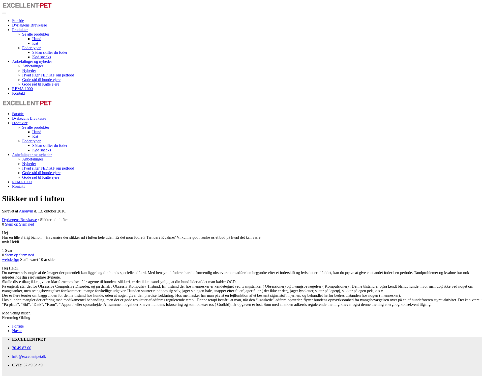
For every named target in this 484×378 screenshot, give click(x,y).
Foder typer (31, 48)
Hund (36, 39)
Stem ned (26, 224)
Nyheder (29, 70)
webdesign (10, 259)
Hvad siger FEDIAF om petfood (48, 75)
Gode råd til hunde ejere (41, 79)
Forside (18, 20)
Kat (35, 43)
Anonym (26, 211)
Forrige (18, 326)
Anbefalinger (32, 66)
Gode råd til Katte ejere (40, 84)
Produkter (20, 30)
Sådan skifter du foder (49, 52)
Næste (17, 331)
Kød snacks (41, 57)
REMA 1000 (22, 89)
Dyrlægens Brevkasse (29, 25)
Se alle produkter (35, 34)
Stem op (11, 224)
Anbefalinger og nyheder (32, 61)
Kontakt (18, 93)
